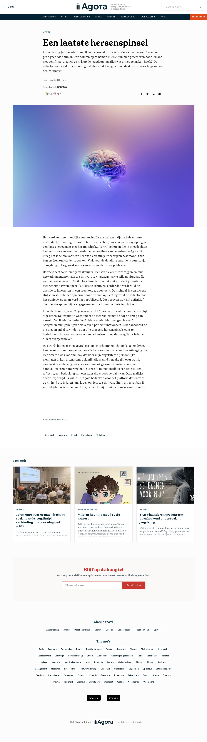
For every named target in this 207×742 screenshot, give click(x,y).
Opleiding (147, 669)
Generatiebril (124, 630)
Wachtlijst (108, 682)
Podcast (81, 675)
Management (41, 669)
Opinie (47, 32)
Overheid (40, 675)
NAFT (74, 669)
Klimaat (138, 662)
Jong (87, 662)
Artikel (21, 510)
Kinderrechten (124, 662)
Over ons (113, 698)
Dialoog (133, 649)
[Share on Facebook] (141, 94)
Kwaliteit (162, 662)
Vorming (81, 682)
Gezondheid (152, 656)
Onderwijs (105, 669)
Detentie (121, 649)
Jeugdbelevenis (142, 630)
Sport (145, 675)
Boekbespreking (88, 510)
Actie (41, 649)
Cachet (98, 630)
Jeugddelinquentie (72, 662)
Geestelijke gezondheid (122, 656)
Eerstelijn (59, 656)
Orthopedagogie (164, 669)
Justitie (110, 662)
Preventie (105, 675)
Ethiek (90, 656)
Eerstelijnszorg (75, 656)
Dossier (110, 630)
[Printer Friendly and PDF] (52, 94)
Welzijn (120, 682)
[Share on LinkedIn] (153, 94)
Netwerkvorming (89, 669)
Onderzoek (119, 669)
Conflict (109, 649)
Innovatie (56, 662)
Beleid (79, 649)
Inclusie (43, 662)
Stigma (155, 675)
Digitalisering (147, 649)
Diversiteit (163, 649)
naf (65, 669)
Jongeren (98, 662)
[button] (8, 7)
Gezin (139, 656)
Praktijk (93, 675)
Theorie (167, 675)
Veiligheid (68, 682)
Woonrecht (148, 682)
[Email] (159, 94)
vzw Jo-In (93, 698)
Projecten (119, 675)
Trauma (56, 682)
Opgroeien (134, 669)
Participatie (53, 675)
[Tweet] (147, 94)
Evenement (102, 656)
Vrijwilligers (94, 682)
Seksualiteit (133, 675)
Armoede (52, 649)
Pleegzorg (68, 675)
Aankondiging (52, 630)
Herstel (165, 656)
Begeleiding (66, 649)
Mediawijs (55, 669)
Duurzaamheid (44, 656)
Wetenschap (133, 682)
